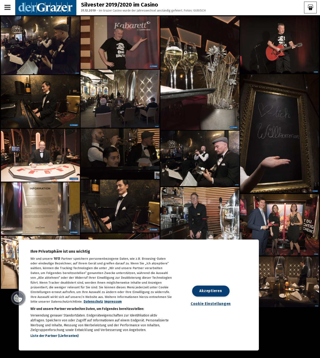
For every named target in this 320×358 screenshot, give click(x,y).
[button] (18, 298)
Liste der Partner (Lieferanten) (54, 336)
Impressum (113, 302)
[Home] (45, 7)
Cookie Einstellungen (211, 304)
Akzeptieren (210, 291)
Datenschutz (93, 302)
